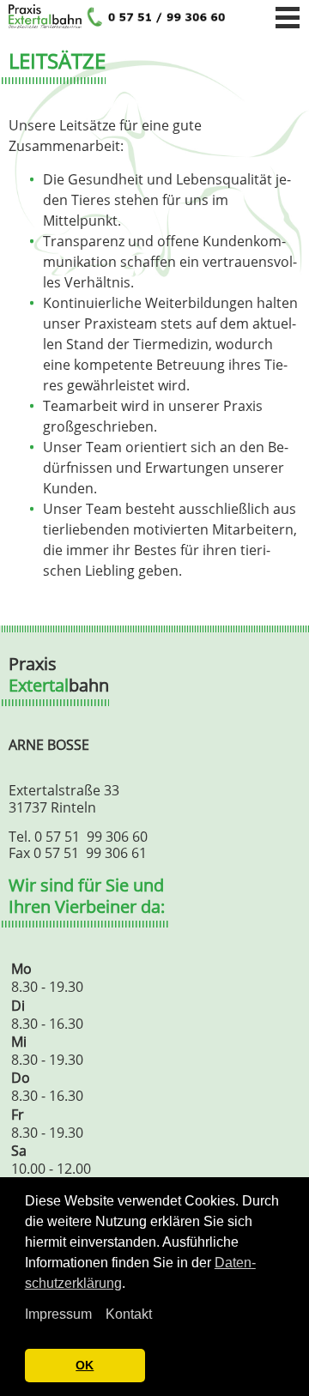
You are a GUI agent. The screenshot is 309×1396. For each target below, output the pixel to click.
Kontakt (129, 1314)
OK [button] (85, 1365)
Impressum (58, 1314)
